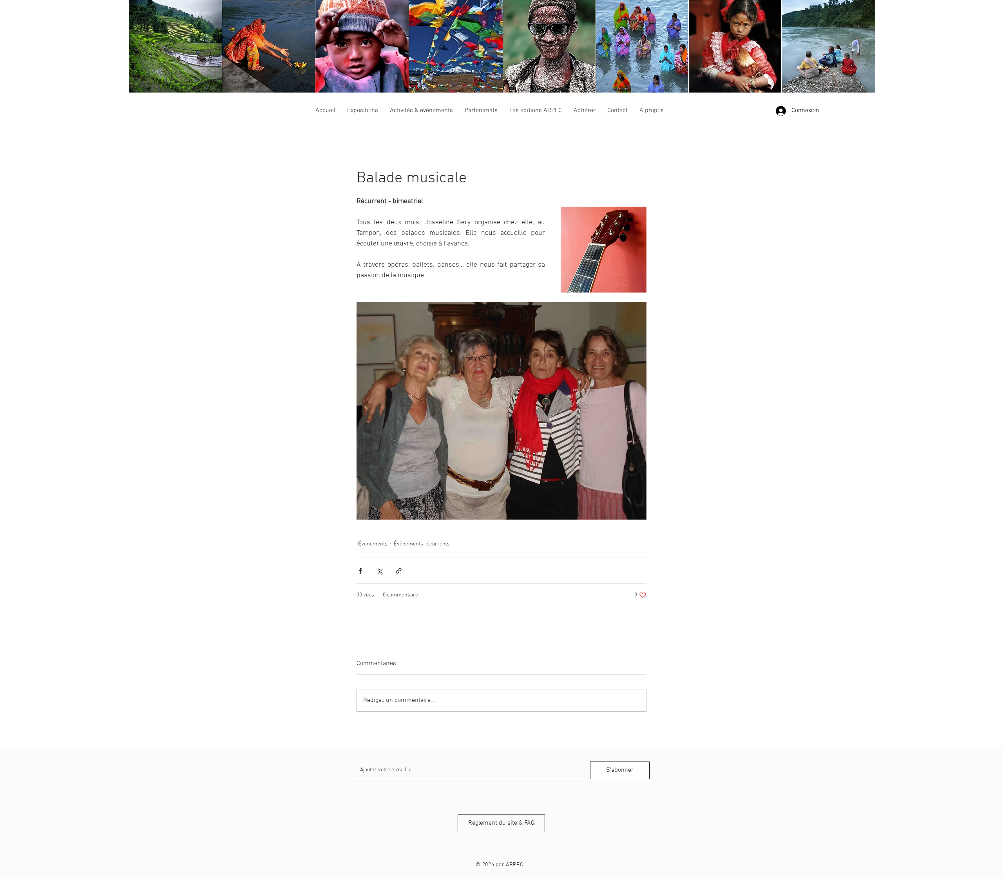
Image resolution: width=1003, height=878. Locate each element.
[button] (362, 110)
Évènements (372, 544)
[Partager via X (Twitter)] (379, 570)
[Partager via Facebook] (360, 570)
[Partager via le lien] (398, 570)
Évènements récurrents (422, 544)
